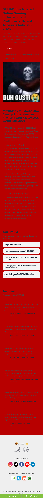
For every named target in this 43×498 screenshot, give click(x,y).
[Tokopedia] (30, 478)
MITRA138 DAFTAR (11, 54)
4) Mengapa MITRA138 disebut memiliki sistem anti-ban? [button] (20, 266)
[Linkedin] (33, 464)
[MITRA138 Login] (13, 478)
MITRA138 (8, 128)
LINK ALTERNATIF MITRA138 (30, 54)
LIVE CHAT (33, 496)
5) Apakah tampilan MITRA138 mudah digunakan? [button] (19, 275)
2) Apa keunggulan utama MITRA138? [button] (19, 251)
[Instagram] (10, 464)
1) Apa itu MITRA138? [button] (12, 245)
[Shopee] (24, 478)
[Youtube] (27, 465)
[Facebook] (21, 464)
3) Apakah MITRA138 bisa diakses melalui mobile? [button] (20, 258)
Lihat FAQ (8, 48)
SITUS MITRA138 (30, 491)
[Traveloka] (19, 478)
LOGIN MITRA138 (11, 58)
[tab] (21, 244)
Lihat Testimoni (23, 48)
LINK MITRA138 (21, 491)
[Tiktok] (16, 465)
